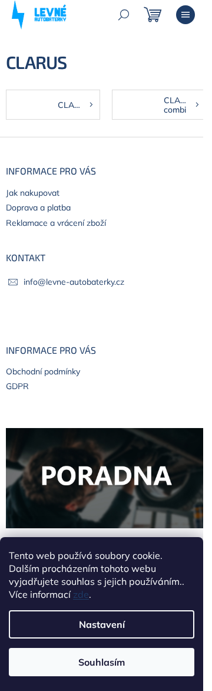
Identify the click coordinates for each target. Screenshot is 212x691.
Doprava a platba (38, 207)
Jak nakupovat (32, 192)
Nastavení (102, 624)
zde (81, 594)
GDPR (17, 386)
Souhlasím (101, 662)
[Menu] (185, 15)
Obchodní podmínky (43, 371)
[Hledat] (123, 15)
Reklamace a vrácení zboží (56, 223)
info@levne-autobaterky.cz (74, 282)
